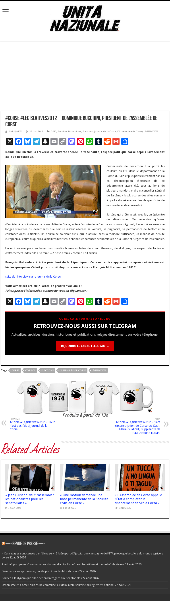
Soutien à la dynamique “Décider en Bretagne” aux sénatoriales (42, 578)
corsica (30, 370)
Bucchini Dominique (69, 131)
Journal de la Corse (105, 131)
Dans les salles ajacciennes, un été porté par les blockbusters (40, 571)
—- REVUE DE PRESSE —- (25, 543)
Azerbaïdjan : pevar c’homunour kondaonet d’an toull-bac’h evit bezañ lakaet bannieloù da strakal (63, 564)
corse (15, 370)
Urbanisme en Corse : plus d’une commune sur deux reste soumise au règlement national (58, 585)
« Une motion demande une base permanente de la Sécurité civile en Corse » (84, 499)
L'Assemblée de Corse (130, 131)
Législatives (99, 370)
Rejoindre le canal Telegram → (85, 346)
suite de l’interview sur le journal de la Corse (33, 276)
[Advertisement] (85, 78)
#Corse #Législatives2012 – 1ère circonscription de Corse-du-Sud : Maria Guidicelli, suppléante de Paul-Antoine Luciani (137, 426)
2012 (53, 131)
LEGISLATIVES (151, 131)
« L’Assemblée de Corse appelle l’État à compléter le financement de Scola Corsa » (138, 499)
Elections (88, 131)
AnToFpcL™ (15, 131)
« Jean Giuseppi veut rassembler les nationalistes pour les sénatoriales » (29, 499)
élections (47, 370)
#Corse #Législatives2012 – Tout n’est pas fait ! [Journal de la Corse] (32, 424)
